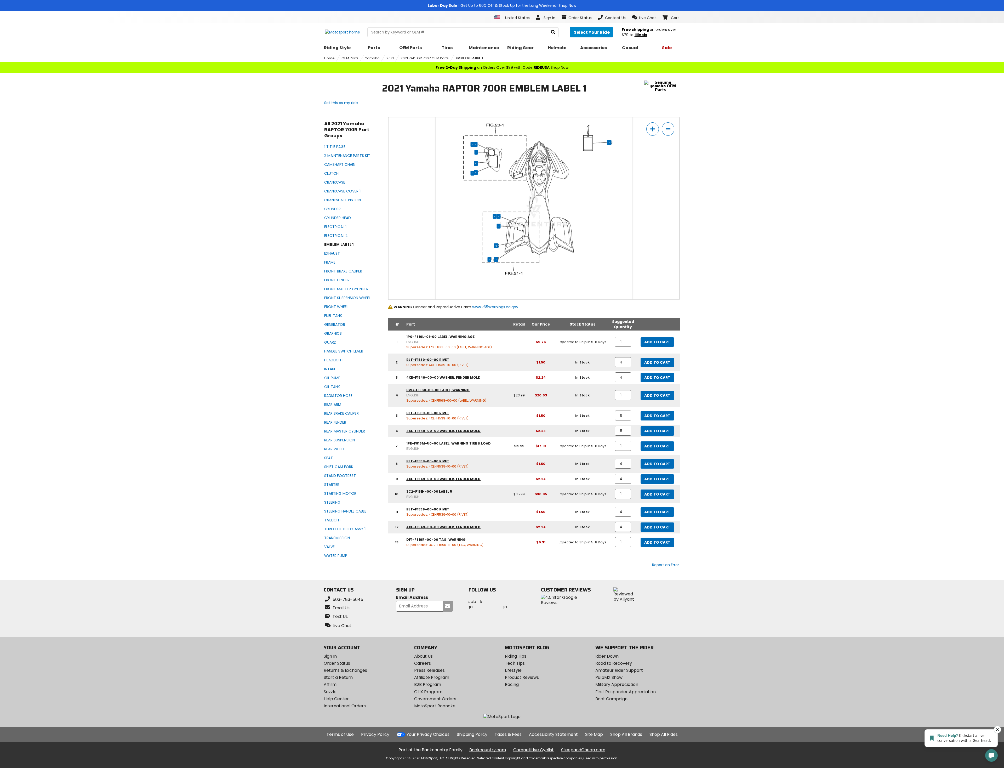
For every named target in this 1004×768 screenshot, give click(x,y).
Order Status (337, 663)
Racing (512, 684)
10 (496, 245)
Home (329, 58)
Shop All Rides (663, 734)
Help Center (336, 699)
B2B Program (427, 684)
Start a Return (338, 677)
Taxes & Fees (508, 734)
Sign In (330, 656)
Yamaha (372, 58)
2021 (390, 58)
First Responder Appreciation (625, 692)
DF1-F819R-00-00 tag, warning (436, 539)
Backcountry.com (487, 750)
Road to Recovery (613, 663)
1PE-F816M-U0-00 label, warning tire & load (448, 443)
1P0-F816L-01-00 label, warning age (440, 336)
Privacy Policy (375, 734)
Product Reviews (522, 677)
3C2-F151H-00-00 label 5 (429, 491)
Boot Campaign (611, 699)
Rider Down (607, 656)
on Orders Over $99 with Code (502, 67)
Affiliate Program (431, 677)
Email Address (412, 597)
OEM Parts (349, 58)
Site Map (594, 734)
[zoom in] (652, 129)
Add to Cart (657, 342)
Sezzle (330, 692)
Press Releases (429, 670)
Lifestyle (513, 670)
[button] (644, 17)
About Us (423, 656)
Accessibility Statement (553, 734)
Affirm (330, 684)
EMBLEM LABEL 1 (469, 58)
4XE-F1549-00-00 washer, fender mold (443, 377)
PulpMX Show (609, 677)
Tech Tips (515, 663)
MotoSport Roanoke (434, 706)
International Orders (345, 706)
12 (496, 259)
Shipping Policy (472, 734)
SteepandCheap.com (583, 750)
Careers (422, 663)
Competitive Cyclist (533, 750)
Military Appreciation (616, 684)
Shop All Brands (626, 734)
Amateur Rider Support (619, 670)
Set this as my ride (341, 102)
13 (609, 142)
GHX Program (428, 692)
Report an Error (665, 564)
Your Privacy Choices (428, 734)
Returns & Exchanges (345, 670)
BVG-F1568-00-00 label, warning (438, 390)
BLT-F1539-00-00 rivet (427, 359)
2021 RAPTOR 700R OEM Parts (425, 58)
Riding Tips (515, 656)
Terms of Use (340, 734)
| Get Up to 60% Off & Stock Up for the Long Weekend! (502, 5)
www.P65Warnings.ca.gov (495, 307)
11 (489, 259)
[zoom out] (668, 129)
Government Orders (435, 699)
